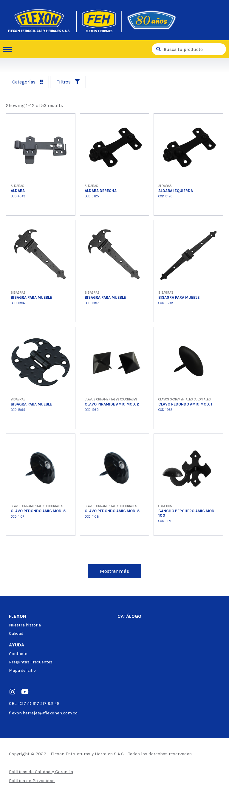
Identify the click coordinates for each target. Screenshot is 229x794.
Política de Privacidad (32, 780)
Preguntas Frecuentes (30, 662)
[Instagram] (12, 691)
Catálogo (129, 616)
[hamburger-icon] (9, 49)
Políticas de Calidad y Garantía (41, 771)
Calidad (16, 633)
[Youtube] (24, 691)
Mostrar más (114, 571)
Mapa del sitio (22, 670)
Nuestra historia (25, 625)
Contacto (18, 653)
